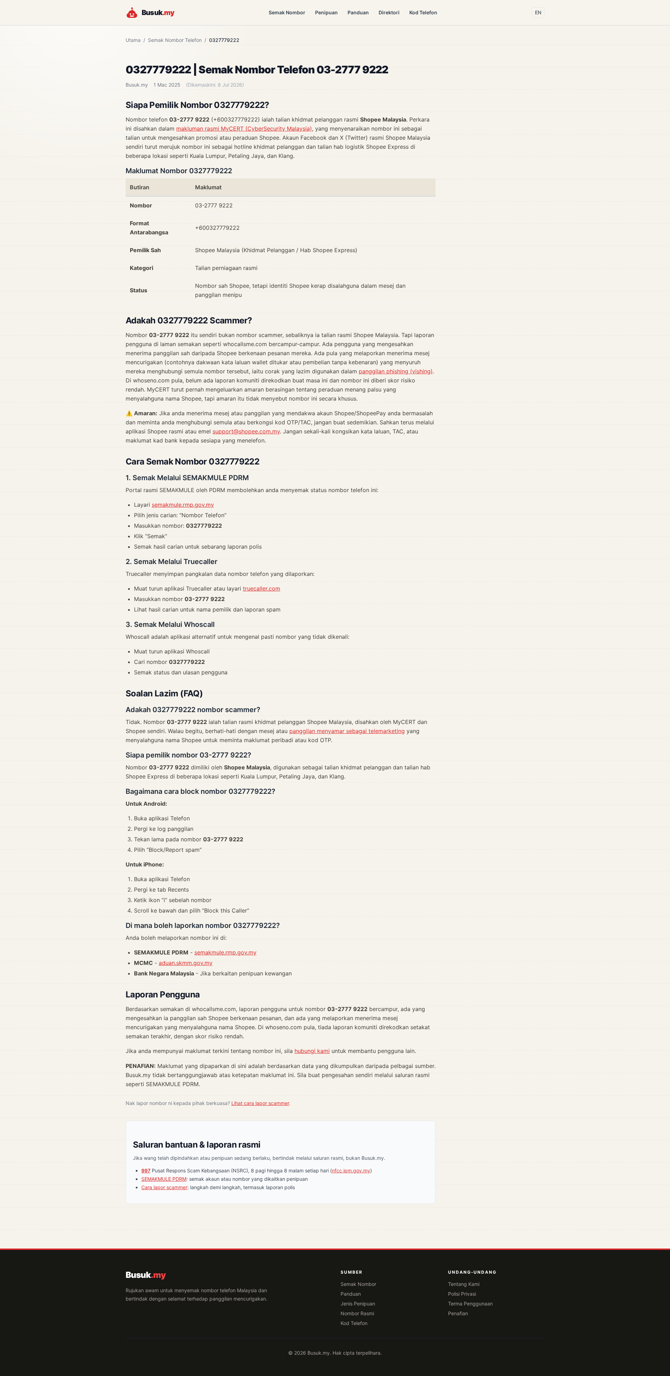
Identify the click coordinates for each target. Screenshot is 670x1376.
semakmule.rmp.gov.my (183, 504)
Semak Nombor (287, 12)
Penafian (458, 1313)
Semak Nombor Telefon (175, 40)
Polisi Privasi (462, 1294)
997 (145, 1170)
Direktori (389, 12)
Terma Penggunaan (470, 1304)
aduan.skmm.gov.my (186, 962)
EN (538, 12)
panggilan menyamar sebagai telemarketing (347, 730)
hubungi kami (312, 1050)
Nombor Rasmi (357, 1313)
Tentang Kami (463, 1284)
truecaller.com (261, 588)
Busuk (146, 1275)
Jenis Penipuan (358, 1304)
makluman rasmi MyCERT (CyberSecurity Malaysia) (244, 128)
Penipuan (326, 12)
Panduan (358, 12)
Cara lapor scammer (164, 1187)
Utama (133, 40)
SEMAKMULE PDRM (163, 1179)
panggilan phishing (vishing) (396, 371)
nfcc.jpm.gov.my (351, 1170)
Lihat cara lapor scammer (260, 1103)
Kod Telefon (423, 12)
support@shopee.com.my (246, 431)
